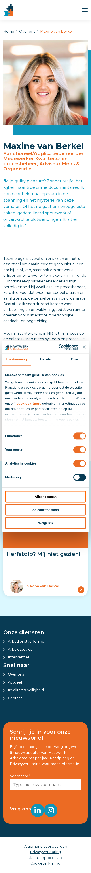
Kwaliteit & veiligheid (26, 690)
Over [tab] (74, 359)
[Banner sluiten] (84, 347)
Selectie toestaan (45, 510)
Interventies (18, 657)
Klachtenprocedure (45, 858)
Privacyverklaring (45, 852)
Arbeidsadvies (20, 649)
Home (8, 31)
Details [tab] (45, 359)
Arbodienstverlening (26, 641)
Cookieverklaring (45, 863)
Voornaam (20, 776)
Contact (15, 698)
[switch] (79, 449)
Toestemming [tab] (16, 359)
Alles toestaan (46, 497)
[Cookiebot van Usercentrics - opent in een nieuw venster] (59, 347)
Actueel (15, 682)
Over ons (27, 31)
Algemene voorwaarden (45, 846)
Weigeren (45, 523)
